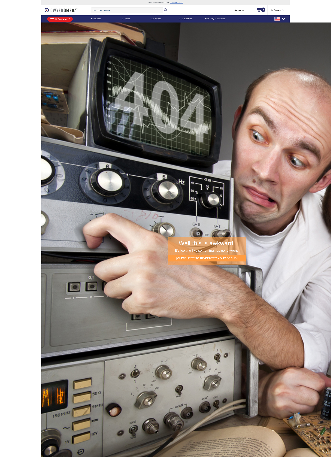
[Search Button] (165, 10)
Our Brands (156, 19)
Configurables (185, 19)
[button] (280, 19)
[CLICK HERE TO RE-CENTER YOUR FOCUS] (207, 258)
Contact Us (239, 10)
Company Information (215, 19)
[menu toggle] (52, 19)
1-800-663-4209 (176, 3)
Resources (96, 19)
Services (126, 19)
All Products (61, 19)
